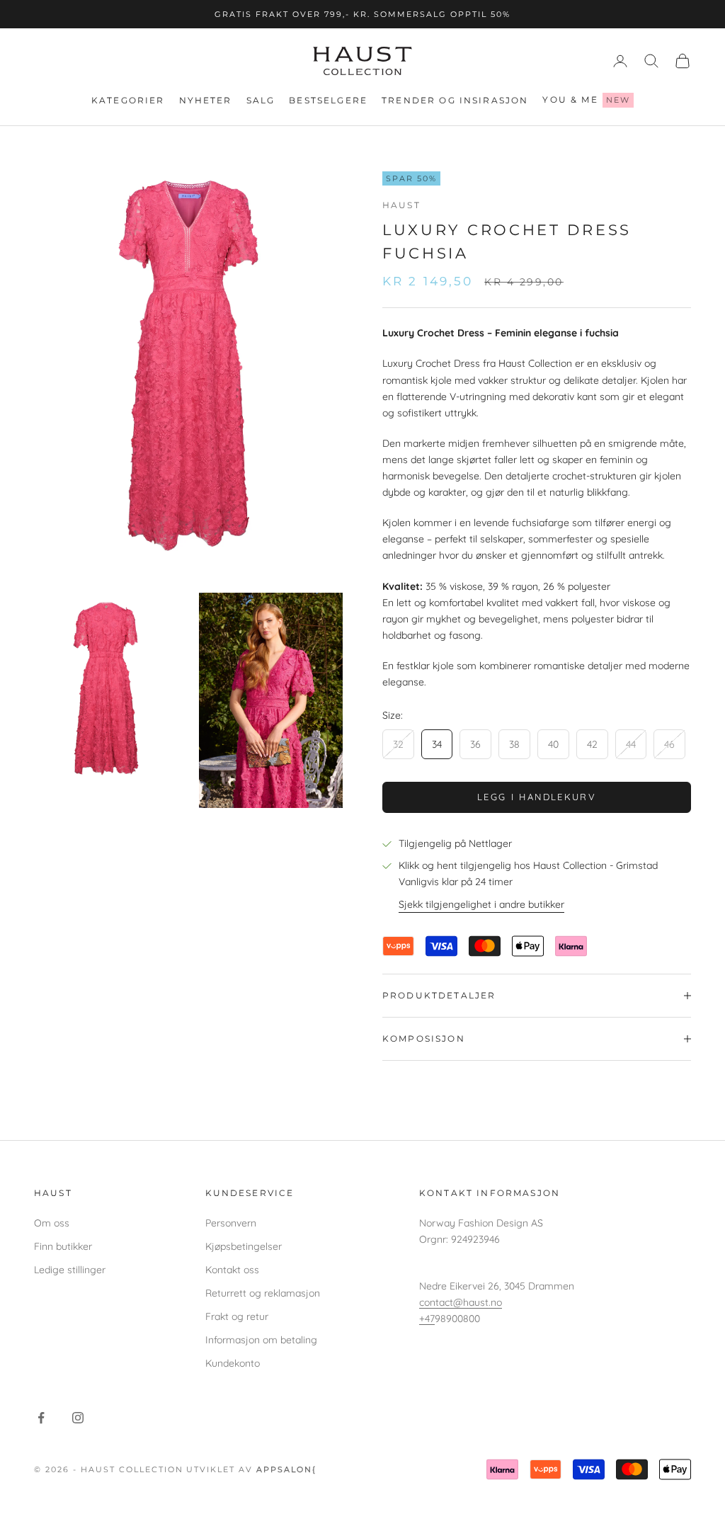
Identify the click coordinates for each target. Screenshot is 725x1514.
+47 (427, 1318)
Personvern (230, 1223)
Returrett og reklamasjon (262, 1293)
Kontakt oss (232, 1269)
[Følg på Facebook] (41, 1418)
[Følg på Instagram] (78, 1418)
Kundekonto (232, 1363)
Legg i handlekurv (536, 796)
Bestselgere (328, 100)
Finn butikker (63, 1246)
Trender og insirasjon (455, 100)
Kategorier (128, 100)
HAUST (401, 205)
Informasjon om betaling (261, 1339)
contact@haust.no (460, 1302)
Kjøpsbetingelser (243, 1246)
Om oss (51, 1223)
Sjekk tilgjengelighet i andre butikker (481, 904)
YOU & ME (586, 99)
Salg (260, 100)
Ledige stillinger (69, 1269)
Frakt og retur (236, 1316)
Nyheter (205, 100)
